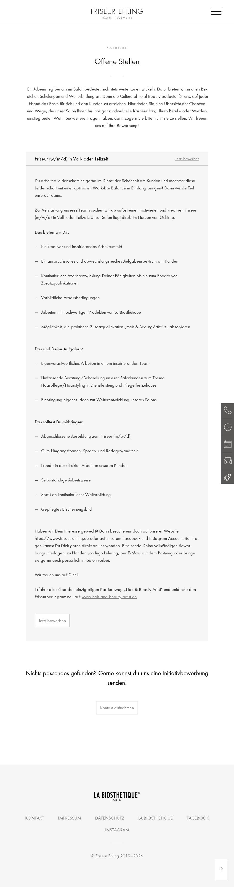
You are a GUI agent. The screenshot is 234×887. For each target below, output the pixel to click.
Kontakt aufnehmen (117, 707)
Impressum (69, 818)
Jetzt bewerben (187, 158)
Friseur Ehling (107, 856)
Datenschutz (109, 818)
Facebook (198, 818)
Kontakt (34, 818)
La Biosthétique (155, 818)
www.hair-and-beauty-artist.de (109, 596)
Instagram (117, 830)
